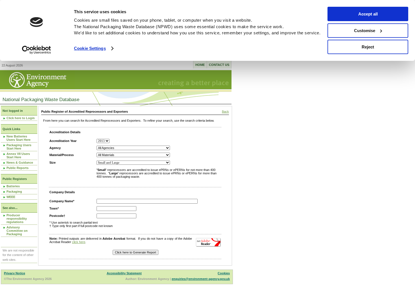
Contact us (219, 64)
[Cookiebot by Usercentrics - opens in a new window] (36, 50)
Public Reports (17, 168)
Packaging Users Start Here (18, 146)
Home (200, 64)
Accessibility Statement (124, 273)
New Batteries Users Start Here (18, 138)
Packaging (14, 191)
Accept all (368, 14)
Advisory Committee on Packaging (17, 231)
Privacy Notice (14, 273)
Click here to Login (20, 118)
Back (225, 111)
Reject (368, 47)
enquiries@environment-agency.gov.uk (201, 279)
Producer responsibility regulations (16, 218)
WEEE (10, 197)
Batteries (13, 186)
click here (78, 242)
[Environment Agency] (37, 87)
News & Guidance (19, 162)
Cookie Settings (90, 48)
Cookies (224, 273)
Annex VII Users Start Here (18, 155)
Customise (364, 30)
